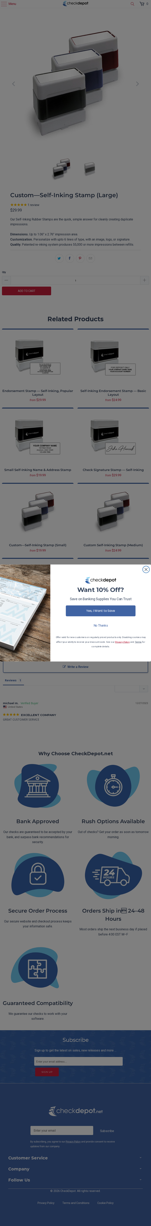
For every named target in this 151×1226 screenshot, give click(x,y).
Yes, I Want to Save (100, 610)
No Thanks (101, 625)
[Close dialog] (146, 569)
